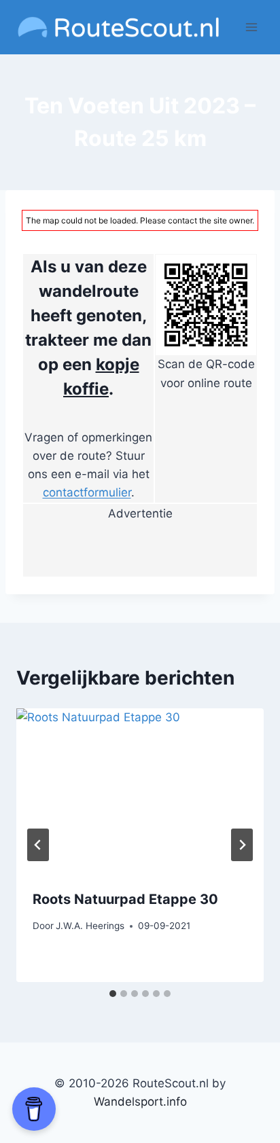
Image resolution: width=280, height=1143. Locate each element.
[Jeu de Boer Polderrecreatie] (140, 550)
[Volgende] (242, 845)
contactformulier (87, 492)
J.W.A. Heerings (90, 925)
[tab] (112, 993)
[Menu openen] (251, 26)
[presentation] (140, 790)
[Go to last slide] (38, 845)
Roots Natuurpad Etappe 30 (125, 899)
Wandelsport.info (140, 1101)
